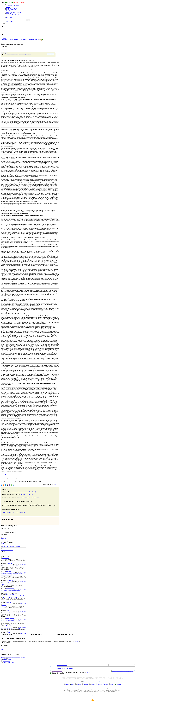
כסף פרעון (4, 605)
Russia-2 (112, 684)
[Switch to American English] (4, 24)
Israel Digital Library (9, 662)
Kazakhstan (85, 684)
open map (88, 672)
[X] (7, 485)
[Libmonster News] (4, 26)
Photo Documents (10, 11)
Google (33, 497)
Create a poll (9, 17)
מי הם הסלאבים (5, 558)
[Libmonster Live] (4, 33)
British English (6, 661)
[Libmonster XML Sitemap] (92, 700)
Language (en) (21, 657)
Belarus (72, 684)
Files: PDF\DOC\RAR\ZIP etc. (13, 12)
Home (2, 649)
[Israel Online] (1, 537)
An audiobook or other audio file (13, 14)
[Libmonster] (50, 666)
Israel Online (3, 538)
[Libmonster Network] (122, 671)
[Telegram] (13, 485)
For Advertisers (70, 668)
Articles (2, 651)
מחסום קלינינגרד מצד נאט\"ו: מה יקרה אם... (11, 590)
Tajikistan (99, 684)
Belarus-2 (119, 684)
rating (8, 541)
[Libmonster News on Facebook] (4, 28)
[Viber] (9, 485)
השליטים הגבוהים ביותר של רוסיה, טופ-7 (11, 620)
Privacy (3, 657)
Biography (8, 13)
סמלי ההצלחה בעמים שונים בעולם (9, 597)
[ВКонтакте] (1, 485)
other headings (8, 543)
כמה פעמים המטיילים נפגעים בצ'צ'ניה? (10, 612)
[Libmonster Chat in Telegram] (109, 665)
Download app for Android (92, 695)
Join (1, 38)
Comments (4, 49)
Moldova (93, 684)
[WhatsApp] (11, 485)
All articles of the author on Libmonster (11, 546)
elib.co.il (4, 474)
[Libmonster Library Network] (134, 671)
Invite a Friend (14, 657)
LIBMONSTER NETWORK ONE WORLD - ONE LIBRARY (92, 678)
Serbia (102, 682)
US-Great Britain (88, 682)
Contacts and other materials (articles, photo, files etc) (23, 491)
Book (8, 7)
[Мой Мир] (5, 485)
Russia (67, 684)
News (63, 668)
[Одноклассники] (3, 485)
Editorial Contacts (62, 665)
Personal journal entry (11, 9)
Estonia (106, 684)
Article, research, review (13, 5)
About (59, 668)
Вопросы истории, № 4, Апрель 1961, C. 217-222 (19, 54)
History (2, 543)
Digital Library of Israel (57, 671)
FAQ (10, 657)
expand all (15, 527)
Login (4, 38)
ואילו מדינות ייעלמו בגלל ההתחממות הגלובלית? (12, 565)
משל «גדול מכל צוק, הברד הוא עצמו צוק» (11, 628)
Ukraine (79, 684)
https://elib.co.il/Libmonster (26, 494)
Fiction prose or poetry (11, 8)
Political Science (10, 588)
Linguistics (8, 632)
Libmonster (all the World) (24, 497)
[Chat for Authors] (4, 31)
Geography (8, 571)
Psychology (8, 602)
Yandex (37, 497)
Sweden (96, 682)
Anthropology (9, 563)
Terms (7, 657)
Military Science (10, 580)
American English (7, 659)
